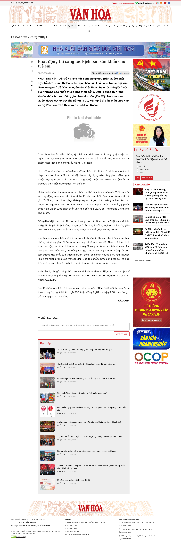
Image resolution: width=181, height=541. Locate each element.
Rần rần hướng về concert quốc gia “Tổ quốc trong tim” (82, 393)
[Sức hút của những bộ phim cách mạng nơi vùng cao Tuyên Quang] (47, 455)
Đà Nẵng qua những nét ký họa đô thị (73, 480)
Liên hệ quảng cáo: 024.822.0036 (78, 534)
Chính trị (18, 26)
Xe (151, 26)
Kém (141, 172)
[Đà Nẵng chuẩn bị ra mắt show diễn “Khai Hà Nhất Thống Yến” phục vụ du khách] (138, 231)
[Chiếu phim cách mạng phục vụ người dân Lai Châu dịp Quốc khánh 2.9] (47, 426)
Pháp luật (127, 26)
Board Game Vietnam (143, 260)
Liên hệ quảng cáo (146, 3)
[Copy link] (31, 75)
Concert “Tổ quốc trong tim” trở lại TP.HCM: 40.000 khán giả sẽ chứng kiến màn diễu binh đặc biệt (91, 467)
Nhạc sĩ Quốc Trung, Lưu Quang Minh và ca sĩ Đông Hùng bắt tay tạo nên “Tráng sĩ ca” (156, 194)
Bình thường (144, 169)
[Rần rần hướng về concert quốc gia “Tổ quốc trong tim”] (47, 397)
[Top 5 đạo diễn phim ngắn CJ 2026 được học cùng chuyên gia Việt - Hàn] (47, 440)
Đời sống (87, 26)
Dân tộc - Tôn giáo (105, 26)
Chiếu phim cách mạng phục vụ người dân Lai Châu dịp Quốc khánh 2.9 (89, 422)
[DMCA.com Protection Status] (18, 537)
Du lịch (56, 26)
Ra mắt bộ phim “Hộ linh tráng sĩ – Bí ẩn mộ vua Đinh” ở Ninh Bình (87, 378)
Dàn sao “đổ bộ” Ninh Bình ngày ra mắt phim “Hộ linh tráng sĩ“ (85, 349)
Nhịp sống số (144, 26)
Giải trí (80, 26)
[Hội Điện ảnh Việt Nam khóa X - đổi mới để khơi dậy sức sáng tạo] (47, 368)
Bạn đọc (135, 26)
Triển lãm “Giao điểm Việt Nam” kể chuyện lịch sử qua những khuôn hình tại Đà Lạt (156, 248)
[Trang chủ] (12, 26)
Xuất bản (40, 26)
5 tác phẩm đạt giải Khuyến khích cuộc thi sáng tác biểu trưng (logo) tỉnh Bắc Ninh (91, 409)
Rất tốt (142, 166)
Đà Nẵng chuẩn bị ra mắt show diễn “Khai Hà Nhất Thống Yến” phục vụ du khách (157, 233)
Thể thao (48, 26)
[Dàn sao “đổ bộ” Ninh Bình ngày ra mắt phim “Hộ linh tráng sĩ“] (47, 353)
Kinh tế (94, 26)
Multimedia (165, 26)
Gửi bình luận (121, 334)
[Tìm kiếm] (89, 31)
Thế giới (156, 26)
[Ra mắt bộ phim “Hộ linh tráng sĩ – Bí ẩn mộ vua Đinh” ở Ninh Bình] (47, 382)
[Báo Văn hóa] (90, 14)
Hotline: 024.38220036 (124, 3)
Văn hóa (26, 26)
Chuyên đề (118, 26)
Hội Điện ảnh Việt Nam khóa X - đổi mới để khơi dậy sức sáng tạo (86, 364)
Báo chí (33, 26)
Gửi (137, 178)
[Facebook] (31, 61)
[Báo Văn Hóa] (90, 507)
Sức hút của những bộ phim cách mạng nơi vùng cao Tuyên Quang (86, 451)
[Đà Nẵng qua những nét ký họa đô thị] (47, 484)
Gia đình (63, 26)
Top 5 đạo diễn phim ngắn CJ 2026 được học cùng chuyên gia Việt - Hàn (89, 436)
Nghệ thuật (72, 26)
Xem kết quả (147, 178)
